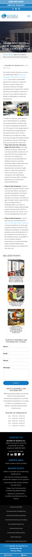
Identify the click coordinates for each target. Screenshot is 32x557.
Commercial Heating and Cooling (16, 520)
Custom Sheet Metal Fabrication (16, 541)
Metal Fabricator (16, 537)
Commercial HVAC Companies (16, 515)
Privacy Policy (16, 551)
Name (6, 346)
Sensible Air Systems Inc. (14, 65)
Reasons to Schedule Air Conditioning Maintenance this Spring (16, 496)
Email (6, 353)
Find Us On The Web (16, 451)
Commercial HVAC (16, 507)
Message (7, 367)
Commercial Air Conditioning (16, 511)
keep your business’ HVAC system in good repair (14, 77)
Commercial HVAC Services (16, 532)
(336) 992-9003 (20, 448)
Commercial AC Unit (16, 528)
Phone (6, 360)
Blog (8, 68)
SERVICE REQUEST (16, 5)
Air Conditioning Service (16, 524)
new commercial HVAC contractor (17, 223)
